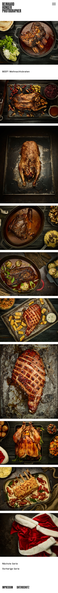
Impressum (7, 587)
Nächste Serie (10, 563)
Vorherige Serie (10, 568)
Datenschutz (23, 587)
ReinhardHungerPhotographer (11, 8)
